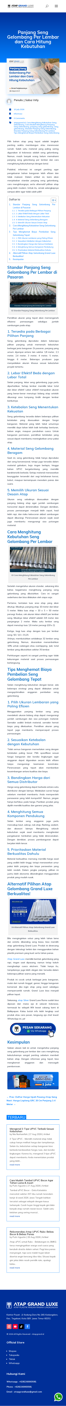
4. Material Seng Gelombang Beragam (32, 220)
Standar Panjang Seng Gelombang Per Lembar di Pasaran (34, 206)
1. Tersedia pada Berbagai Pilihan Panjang (33, 211)
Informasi (18, 114)
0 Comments (19, 118)
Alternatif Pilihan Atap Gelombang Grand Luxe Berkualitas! (34, 254)
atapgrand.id (20, 122)
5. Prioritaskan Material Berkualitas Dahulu (33, 250)
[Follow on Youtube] (15, 1326)
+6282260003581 (27, 1381)
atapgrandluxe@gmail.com (28, 1391)
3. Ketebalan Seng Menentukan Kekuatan (33, 216)
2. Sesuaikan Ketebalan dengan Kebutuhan (33, 241)
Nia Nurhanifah (20, 1134)
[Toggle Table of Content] (52, 200)
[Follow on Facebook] (27, 1326)
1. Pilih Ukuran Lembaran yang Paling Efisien (34, 238)
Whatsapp (14, 1363)
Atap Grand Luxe (16, 959)
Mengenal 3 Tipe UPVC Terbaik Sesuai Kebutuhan (32, 1130)
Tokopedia (14, 1355)
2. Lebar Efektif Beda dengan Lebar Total (32, 213)
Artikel (46, 1134)
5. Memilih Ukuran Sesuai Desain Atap (31, 223)
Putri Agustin (19, 1185)
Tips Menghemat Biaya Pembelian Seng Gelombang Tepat (34, 233)
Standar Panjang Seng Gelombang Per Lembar (34, 131)
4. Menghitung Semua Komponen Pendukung (34, 247)
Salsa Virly (32, 100)
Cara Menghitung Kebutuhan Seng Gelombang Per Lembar (34, 227)
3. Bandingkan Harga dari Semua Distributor (34, 244)
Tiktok (12, 1359)
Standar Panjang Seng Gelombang (40, 128)
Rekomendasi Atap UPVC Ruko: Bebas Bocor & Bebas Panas (32, 1233)
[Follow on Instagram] (9, 1326)
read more (15, 1164)
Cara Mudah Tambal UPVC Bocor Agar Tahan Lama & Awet (31, 1181)
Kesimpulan (18, 259)
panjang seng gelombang (41, 126)
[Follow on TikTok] (21, 1326)
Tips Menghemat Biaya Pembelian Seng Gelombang (36, 133)
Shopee (12, 1351)
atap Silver (23, 1000)
